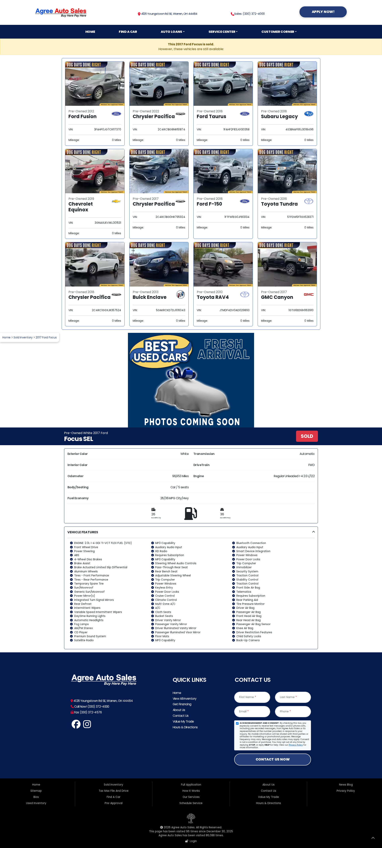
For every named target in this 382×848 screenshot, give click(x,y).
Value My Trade (183, 721)
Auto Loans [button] (171, 31)
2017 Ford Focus (46, 337)
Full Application (191, 785)
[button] (191, 587)
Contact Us (181, 716)
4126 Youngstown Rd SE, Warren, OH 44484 (168, 14)
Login (192, 841)
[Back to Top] (373, 838)
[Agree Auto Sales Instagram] (87, 726)
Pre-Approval (114, 803)
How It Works (191, 791)
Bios (36, 797)
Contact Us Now (272, 759)
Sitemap (36, 791)
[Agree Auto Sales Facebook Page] (76, 726)
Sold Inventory (23, 337)
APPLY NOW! (323, 11)
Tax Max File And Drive (114, 791)
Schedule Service (191, 803)
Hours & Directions (185, 727)
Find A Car (128, 31)
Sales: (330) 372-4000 (249, 14)
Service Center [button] (222, 31)
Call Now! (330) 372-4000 (91, 706)
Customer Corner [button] (277, 31)
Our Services (191, 797)
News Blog (346, 785)
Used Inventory (36, 803)
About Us (179, 710)
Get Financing (182, 704)
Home (90, 31)
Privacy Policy (296, 744)
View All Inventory (185, 698)
